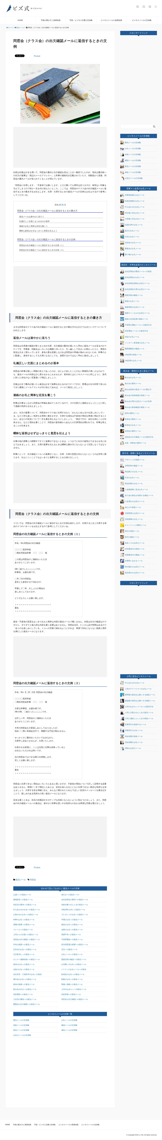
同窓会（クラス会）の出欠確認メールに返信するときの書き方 (47, 211)
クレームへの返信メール (23, 930)
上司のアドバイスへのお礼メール (138, 689)
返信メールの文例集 (21, 1030)
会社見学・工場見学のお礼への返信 (27, 974)
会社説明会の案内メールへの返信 (138, 271)
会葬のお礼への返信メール (72, 930)
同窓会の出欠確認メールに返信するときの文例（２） (42, 250)
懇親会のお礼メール (133, 249)
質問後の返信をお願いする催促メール (140, 695)
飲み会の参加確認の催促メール (137, 407)
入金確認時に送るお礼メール (136, 489)
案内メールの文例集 (21, 1020)
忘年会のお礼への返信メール (24, 949)
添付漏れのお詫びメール (134, 567)
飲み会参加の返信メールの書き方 (138, 389)
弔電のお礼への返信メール (72, 920)
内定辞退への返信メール (71, 994)
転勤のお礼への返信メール (72, 979)
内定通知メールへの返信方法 (136, 331)
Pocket (37, 56)
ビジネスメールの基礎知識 (111, 20)
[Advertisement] (37, 147)
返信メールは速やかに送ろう (31, 217)
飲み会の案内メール (133, 383)
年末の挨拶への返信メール (24, 944)
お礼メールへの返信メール (72, 954)
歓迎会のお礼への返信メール (72, 974)
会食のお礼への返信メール (24, 969)
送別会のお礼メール (133, 243)
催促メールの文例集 (69, 1030)
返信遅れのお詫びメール (134, 573)
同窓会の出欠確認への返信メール (74, 999)
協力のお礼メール (132, 231)
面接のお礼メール (132, 301)
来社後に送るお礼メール (134, 213)
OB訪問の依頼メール (133, 355)
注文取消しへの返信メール (24, 954)
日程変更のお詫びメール (134, 513)
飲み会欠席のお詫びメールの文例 (138, 401)
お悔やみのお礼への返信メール (25, 914)
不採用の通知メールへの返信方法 (138, 325)
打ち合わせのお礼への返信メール (26, 910)
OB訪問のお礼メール (133, 361)
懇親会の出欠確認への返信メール (26, 1004)
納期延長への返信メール (23, 900)
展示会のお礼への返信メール (24, 979)
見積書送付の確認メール (134, 555)
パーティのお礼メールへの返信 (73, 969)
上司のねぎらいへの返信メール (73, 989)
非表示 (62, 205)
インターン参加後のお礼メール (137, 343)
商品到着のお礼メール (134, 483)
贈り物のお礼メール (133, 254)
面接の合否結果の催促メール (136, 319)
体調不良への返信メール (71, 934)
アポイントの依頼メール (134, 460)
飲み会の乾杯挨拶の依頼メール (137, 395)
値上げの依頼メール (133, 507)
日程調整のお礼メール (134, 519)
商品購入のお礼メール (134, 472)
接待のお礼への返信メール (24, 964)
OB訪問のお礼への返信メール (73, 910)
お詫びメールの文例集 (22, 1035)
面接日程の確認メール (134, 295)
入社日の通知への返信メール (24, 999)
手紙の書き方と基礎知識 (50, 20)
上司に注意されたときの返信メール (139, 713)
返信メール (21, 880)
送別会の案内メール (133, 431)
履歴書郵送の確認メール (134, 349)
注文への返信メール (69, 949)
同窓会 (33, 880)
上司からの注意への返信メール (25, 934)
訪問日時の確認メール (134, 466)
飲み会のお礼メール (133, 377)
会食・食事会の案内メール (135, 443)
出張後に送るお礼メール (134, 219)
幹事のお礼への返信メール (24, 920)
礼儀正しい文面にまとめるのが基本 (34, 221)
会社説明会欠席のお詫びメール (137, 289)
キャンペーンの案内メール (135, 525)
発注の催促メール (132, 537)
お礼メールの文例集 (69, 1020)
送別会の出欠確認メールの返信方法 (139, 437)
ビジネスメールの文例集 (141, 20)
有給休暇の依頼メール (134, 736)
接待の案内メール (132, 413)
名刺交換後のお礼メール (134, 201)
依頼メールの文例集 (21, 1025)
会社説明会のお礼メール (134, 277)
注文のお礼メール (132, 237)
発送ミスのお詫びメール (134, 543)
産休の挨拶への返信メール (24, 984)
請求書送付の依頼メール (134, 549)
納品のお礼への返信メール (72, 924)
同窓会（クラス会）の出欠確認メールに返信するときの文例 (46, 239)
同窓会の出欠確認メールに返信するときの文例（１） (42, 245)
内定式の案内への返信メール (24, 905)
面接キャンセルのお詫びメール (137, 313)
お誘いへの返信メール (22, 895)
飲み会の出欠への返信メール (24, 989)
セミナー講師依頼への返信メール (26, 959)
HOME (20, 20)
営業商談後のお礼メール (134, 195)
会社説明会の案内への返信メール (74, 900)
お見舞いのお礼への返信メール (73, 964)
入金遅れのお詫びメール (134, 501)
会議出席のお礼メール (134, 225)
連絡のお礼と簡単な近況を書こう (33, 226)
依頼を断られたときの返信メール (74, 905)
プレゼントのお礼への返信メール (74, 914)
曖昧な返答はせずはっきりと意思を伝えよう (38, 231)
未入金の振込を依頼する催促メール (139, 495)
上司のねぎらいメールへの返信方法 (139, 707)
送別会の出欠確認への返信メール (26, 939)
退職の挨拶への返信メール (24, 924)
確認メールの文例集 (69, 1025)
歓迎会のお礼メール (133, 425)
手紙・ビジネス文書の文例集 (81, 20)
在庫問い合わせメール (134, 561)
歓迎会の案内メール (133, 419)
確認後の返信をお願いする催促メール (140, 701)
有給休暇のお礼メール (134, 742)
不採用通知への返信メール (72, 939)
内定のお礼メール (132, 337)
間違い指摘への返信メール (72, 984)
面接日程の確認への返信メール (73, 959)
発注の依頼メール (132, 531)
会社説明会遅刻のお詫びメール (137, 283)
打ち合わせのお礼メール (134, 207)
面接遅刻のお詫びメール (134, 307)
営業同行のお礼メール (134, 730)
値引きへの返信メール (70, 895)
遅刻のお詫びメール (133, 748)
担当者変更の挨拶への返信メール (74, 944)
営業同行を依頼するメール (135, 724)
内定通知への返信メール (23, 994)
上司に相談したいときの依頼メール (139, 718)
